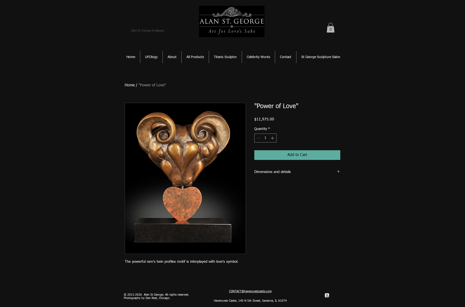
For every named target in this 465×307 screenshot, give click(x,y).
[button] (330, 28)
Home (130, 85)
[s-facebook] (327, 295)
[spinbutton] (265, 138)
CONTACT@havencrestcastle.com (250, 291)
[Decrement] (258, 138)
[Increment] (273, 138)
